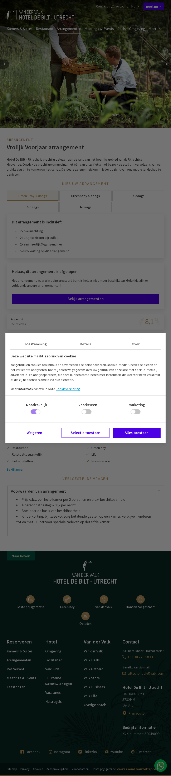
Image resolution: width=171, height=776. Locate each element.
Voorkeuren (87, 404)
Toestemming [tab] (35, 344)
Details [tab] (85, 344)
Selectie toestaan (85, 432)
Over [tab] (136, 344)
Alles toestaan (136, 432)
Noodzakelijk (36, 404)
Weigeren (34, 432)
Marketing (137, 404)
